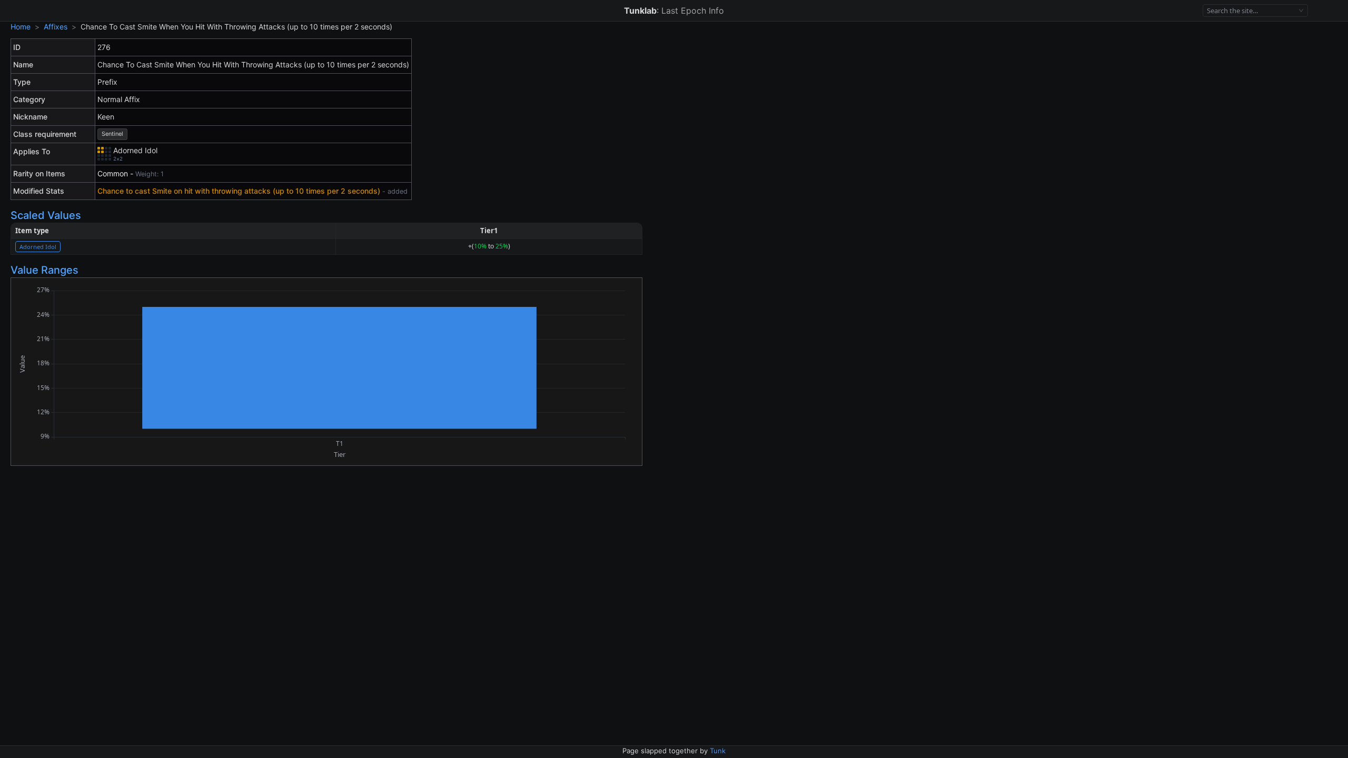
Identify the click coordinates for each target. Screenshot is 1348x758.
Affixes (55, 26)
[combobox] (1251, 10)
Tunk (718, 750)
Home (21, 26)
